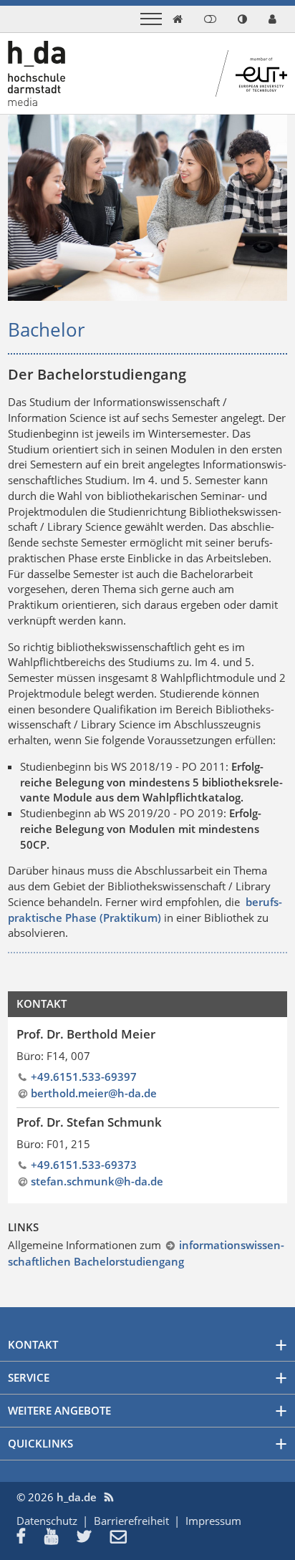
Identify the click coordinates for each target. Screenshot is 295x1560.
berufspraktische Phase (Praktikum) (145, 910)
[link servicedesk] (272, 19)
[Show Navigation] (151, 19)
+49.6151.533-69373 (84, 1164)
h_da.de (77, 1497)
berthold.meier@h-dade (94, 1093)
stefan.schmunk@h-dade (97, 1181)
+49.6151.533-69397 (84, 1076)
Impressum (213, 1520)
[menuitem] (30, 1537)
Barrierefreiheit (131, 1520)
